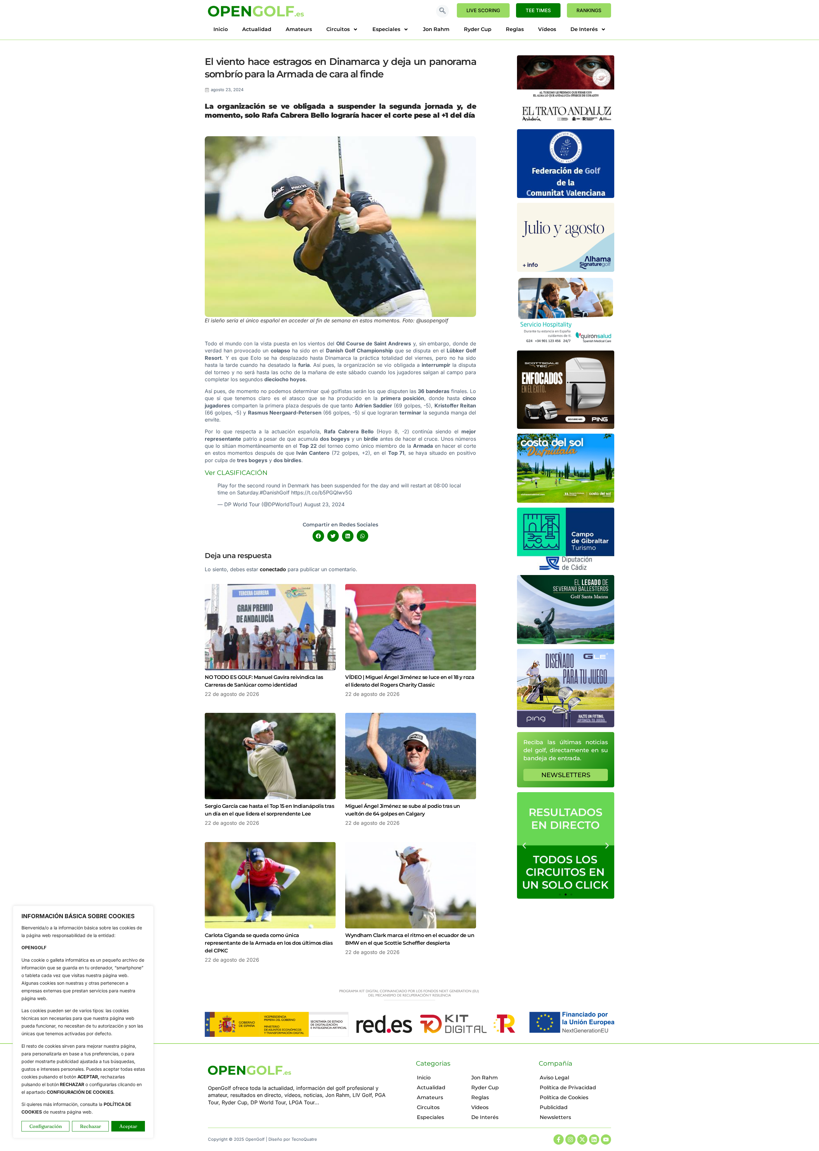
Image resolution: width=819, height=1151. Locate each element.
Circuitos (338, 29)
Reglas (515, 29)
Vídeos (547, 29)
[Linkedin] (594, 1139)
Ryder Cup (477, 29)
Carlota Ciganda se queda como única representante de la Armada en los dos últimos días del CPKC (268, 943)
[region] (83, 1022)
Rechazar (90, 1126)
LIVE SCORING (483, 10)
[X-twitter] (582, 1139)
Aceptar (128, 1126)
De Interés (584, 29)
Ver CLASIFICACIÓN (236, 473)
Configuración (45, 1126)
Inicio (220, 29)
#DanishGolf (275, 492)
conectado (273, 569)
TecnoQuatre (304, 1139)
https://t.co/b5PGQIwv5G (321, 492)
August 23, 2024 (324, 504)
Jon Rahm (436, 29)
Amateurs (299, 29)
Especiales (386, 29)
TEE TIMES (538, 10)
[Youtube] (606, 1139)
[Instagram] (570, 1139)
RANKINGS (588, 10)
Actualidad (256, 29)
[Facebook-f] (558, 1139)
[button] (442, 11)
